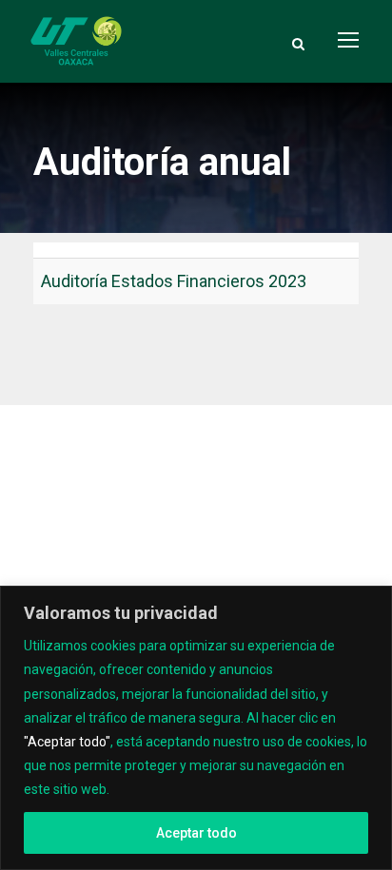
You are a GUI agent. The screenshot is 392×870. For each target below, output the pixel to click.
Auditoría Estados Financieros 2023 (173, 281)
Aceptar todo (196, 833)
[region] (196, 728)
